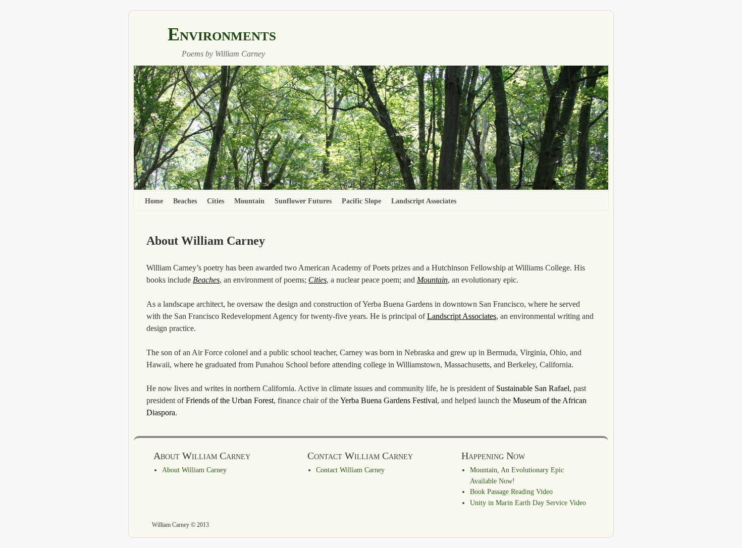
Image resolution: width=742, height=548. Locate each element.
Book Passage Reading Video (511, 491)
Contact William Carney (350, 470)
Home (154, 201)
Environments (222, 34)
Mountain (249, 201)
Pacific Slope (361, 201)
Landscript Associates (423, 201)
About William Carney (194, 470)
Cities (215, 201)
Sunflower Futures (303, 201)
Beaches (185, 201)
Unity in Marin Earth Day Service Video (528, 503)
